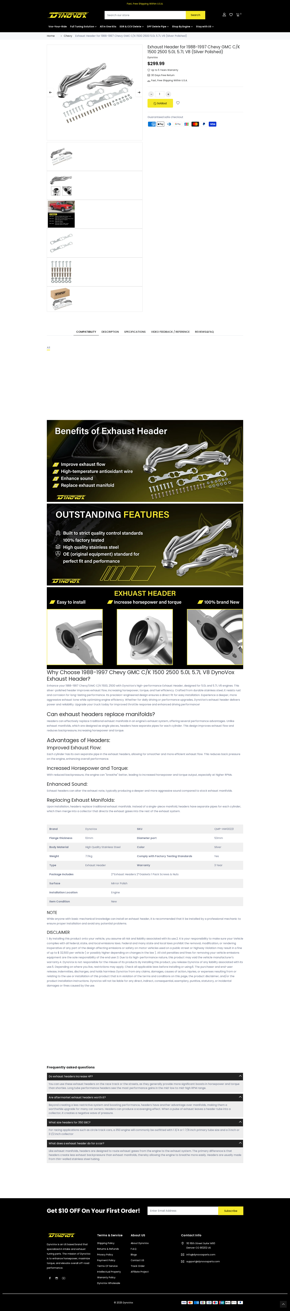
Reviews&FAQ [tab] (204, 332)
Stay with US (203, 26)
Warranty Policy (106, 1277)
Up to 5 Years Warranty (164, 70)
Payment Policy (106, 1260)
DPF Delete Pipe (156, 26)
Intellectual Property (109, 1271)
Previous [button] (50, 92)
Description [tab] (110, 332)
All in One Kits (108, 26)
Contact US (137, 1260)
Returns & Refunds (108, 1249)
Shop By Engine (181, 26)
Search (195, 15)
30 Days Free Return (163, 75)
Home (51, 36)
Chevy (68, 36)
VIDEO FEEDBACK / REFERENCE (170, 332)
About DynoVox (140, 1243)
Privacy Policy (105, 1254)
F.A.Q (133, 1249)
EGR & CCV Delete (130, 26)
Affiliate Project (140, 1271)
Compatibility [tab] (86, 332)
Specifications (135, 332)
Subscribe (230, 1211)
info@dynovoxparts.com (200, 1254)
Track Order (138, 1266)
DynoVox (153, 57)
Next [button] (139, 92)
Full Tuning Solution (82, 26)
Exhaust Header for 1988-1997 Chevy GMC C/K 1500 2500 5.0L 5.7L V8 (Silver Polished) (194, 49)
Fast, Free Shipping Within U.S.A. (169, 80)
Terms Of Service (107, 1266)
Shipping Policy (105, 1243)
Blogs (134, 1254)
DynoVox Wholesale (108, 1283)
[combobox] (155, 15)
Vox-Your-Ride (58, 26)
